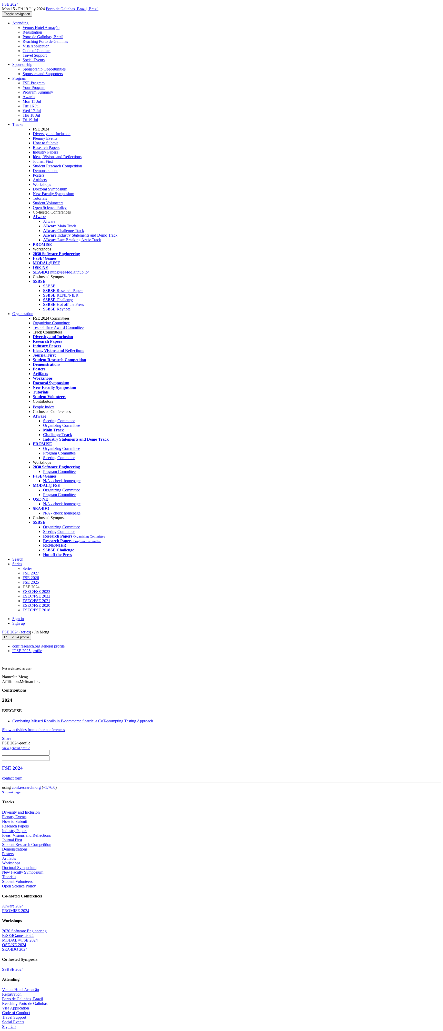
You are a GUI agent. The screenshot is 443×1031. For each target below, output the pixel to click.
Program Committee (59, 453)
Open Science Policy (50, 207)
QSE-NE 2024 (14, 945)
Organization (22, 313)
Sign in (18, 618)
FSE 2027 (31, 573)
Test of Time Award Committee (58, 327)
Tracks (17, 124)
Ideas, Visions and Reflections (57, 157)
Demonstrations (45, 170)
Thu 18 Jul (31, 115)
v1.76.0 (49, 787)
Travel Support (35, 55)
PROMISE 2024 (15, 910)
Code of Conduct (37, 50)
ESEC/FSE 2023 (36, 591)
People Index (43, 407)
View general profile (16, 748)
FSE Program (34, 83)
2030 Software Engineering (24, 931)
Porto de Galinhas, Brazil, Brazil (72, 9)
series (25, 632)
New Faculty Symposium (53, 193)
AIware (49, 221)
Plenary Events (45, 138)
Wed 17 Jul (32, 110)
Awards (29, 97)
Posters (38, 175)
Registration (32, 32)
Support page (11, 792)
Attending (20, 23)
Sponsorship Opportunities (44, 69)
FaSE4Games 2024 (18, 935)
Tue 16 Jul (31, 106)
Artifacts (40, 180)
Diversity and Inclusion (52, 134)
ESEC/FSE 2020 (36, 605)
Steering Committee (59, 421)
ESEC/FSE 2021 (36, 601)
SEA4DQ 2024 (14, 949)
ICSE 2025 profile (27, 651)
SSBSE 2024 (13, 969)
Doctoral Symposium (50, 189)
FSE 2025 (31, 582)
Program (19, 78)
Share (6, 738)
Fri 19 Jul (30, 120)
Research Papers (46, 147)
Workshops (42, 184)
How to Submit (45, 143)
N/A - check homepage (61, 481)
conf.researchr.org (26, 787)
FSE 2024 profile (16, 637)
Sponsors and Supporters (43, 74)
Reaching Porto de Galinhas (45, 41)
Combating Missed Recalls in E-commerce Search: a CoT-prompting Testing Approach (82, 721)
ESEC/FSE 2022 (36, 596)
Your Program (34, 87)
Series (27, 568)
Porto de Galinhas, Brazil (43, 37)
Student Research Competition (57, 166)
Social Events (34, 60)
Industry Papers (45, 152)
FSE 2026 (31, 577)
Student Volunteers (48, 203)
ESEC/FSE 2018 (36, 610)
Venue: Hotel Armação (41, 27)
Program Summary (38, 92)
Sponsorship (22, 64)
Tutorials (40, 198)
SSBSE (49, 286)
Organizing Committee (51, 323)
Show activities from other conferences (33, 729)
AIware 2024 (13, 906)
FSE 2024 (10, 632)
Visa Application (36, 46)
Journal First (43, 161)
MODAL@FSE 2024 (20, 940)
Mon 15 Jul (32, 101)
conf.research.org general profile (38, 646)
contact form (12, 778)
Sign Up (9, 1026)
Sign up (18, 623)
